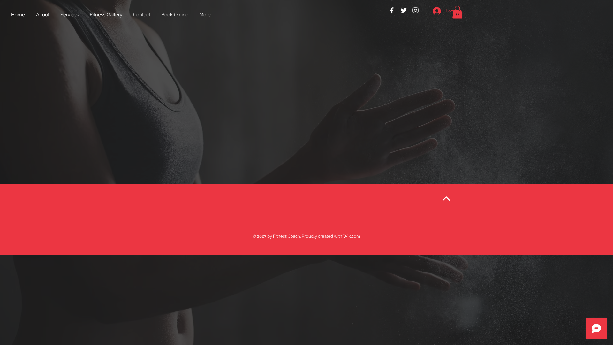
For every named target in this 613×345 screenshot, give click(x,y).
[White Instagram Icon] (416, 10)
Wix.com (351, 236)
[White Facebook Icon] (392, 10)
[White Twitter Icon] (404, 10)
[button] (457, 12)
